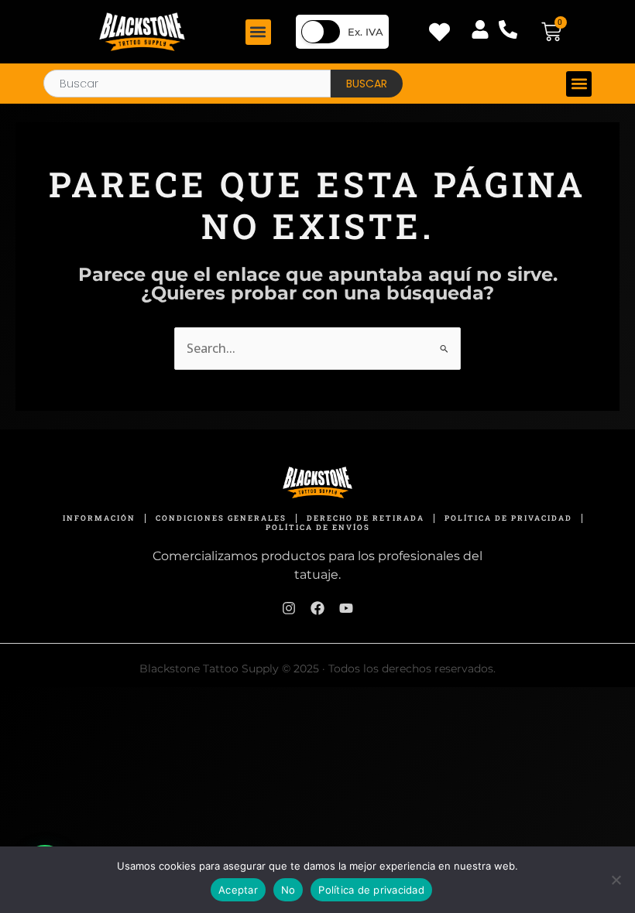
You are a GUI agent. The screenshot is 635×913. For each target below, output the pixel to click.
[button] (258, 32)
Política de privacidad (371, 890)
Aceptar (238, 890)
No (288, 890)
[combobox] (187, 83)
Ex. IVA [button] (365, 32)
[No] (615, 879)
